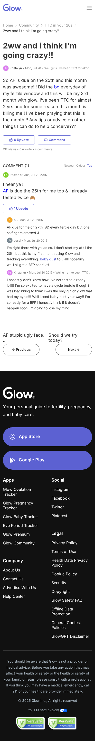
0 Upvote (21, 140)
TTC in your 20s (58, 25)
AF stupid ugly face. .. (23, 337)
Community (29, 25)
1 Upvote (21, 208)
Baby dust (48, 259)
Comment (57, 140)
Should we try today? (62, 337)
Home (8, 25)
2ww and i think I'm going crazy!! (31, 30)
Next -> (74, 349)
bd (56, 86)
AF (6, 190)
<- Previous (21, 349)
